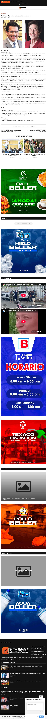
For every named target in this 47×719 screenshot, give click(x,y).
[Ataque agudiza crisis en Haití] (34, 146)
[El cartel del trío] (5, 707)
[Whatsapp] (27, 4)
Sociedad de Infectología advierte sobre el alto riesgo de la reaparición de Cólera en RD (27, 674)
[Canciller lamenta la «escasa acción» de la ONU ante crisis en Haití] (12, 146)
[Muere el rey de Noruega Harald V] (5, 699)
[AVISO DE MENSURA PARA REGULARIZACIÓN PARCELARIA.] (23, 486)
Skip (37, 716)
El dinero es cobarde (18, 1)
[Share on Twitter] (27, 126)
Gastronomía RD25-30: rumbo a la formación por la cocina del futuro (26, 681)
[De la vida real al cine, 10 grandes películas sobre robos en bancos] (5, 667)
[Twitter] (22, 4)
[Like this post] (24, 126)
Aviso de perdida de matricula (23, 570)
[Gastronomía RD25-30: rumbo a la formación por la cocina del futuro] (5, 682)
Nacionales (3, 13)
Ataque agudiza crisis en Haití (34, 154)
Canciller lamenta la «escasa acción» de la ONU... (12, 155)
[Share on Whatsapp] (31, 126)
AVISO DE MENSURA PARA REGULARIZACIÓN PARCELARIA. (19, 498)
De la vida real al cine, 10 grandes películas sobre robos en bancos (26, 666)
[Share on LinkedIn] (28, 126)
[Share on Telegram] (32, 126)
